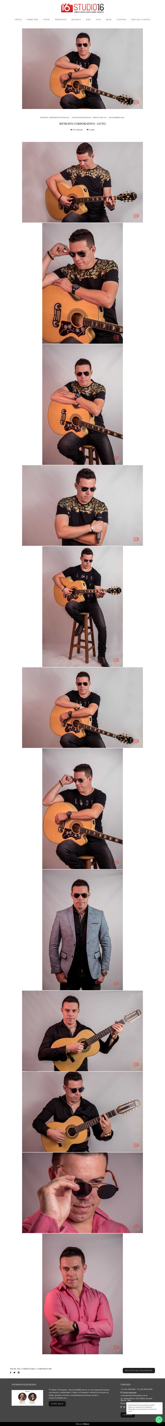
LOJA (98, 20)
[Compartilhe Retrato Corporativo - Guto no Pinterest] (19, 1373)
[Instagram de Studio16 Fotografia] (124, 1407)
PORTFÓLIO (61, 20)
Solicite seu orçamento (138, 1370)
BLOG (109, 20)
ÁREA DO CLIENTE (140, 20)
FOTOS (46, 20)
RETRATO (76, 20)
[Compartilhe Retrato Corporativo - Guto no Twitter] (14, 1373)
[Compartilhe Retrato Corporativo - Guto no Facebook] (10, 1373)
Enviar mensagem (129, 1392)
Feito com (82, 1424)
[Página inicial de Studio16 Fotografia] (82, 8)
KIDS (88, 20)
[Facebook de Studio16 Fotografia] (121, 1407)
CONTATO (121, 20)
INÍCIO (18, 20)
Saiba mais (57, 1404)
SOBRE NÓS (32, 20)
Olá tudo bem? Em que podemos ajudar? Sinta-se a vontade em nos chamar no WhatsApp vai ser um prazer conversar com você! (142, 1408)
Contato (127, 1415)
